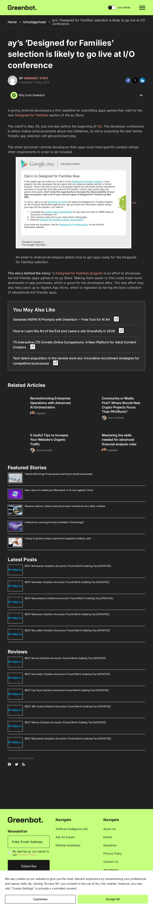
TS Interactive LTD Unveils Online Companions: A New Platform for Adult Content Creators (74, 344)
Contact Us (110, 861)
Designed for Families (31, 115)
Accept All (113, 899)
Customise (40, 899)
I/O (99, 126)
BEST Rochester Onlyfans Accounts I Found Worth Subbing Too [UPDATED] (67, 674)
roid (134, 202)
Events (107, 837)
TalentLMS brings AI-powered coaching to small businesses (58, 473)
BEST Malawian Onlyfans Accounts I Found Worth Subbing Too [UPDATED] (67, 614)
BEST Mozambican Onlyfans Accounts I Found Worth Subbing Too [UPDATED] (69, 598)
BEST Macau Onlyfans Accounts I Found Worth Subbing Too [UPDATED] (65, 722)
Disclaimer (110, 845)
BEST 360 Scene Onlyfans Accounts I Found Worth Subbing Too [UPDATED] (68, 706)
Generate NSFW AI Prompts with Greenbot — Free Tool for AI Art (62, 319)
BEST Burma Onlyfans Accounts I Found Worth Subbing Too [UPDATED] (65, 658)
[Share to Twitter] (135, 80)
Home (12, 22)
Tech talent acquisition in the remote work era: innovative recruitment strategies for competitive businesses (76, 360)
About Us (109, 829)
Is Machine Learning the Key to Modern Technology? (54, 522)
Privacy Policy (27, 854)
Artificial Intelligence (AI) (72, 829)
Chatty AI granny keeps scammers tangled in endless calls (58, 538)
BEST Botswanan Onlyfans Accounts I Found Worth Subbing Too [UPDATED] (68, 565)
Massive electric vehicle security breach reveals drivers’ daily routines (65, 506)
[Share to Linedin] (142, 80)
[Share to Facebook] (128, 80)
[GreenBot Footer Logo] (25, 819)
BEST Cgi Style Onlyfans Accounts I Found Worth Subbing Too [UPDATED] (67, 690)
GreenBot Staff (36, 78)
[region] (76, 888)
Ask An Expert (65, 837)
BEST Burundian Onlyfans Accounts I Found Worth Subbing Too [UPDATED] (67, 630)
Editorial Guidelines (68, 845)
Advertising (111, 869)
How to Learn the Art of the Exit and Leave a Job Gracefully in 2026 (64, 331)
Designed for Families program (79, 273)
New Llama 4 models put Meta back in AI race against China (59, 490)
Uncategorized (34, 22)
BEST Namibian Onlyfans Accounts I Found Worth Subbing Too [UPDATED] (67, 582)
